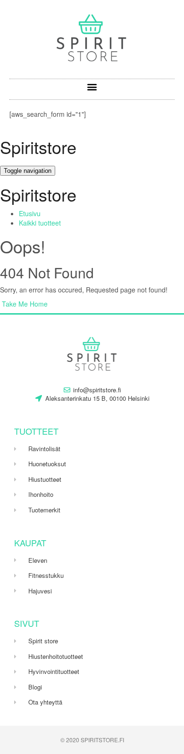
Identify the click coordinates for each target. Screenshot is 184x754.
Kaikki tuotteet (40, 222)
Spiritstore (38, 147)
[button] (92, 87)
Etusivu (30, 213)
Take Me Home (24, 303)
